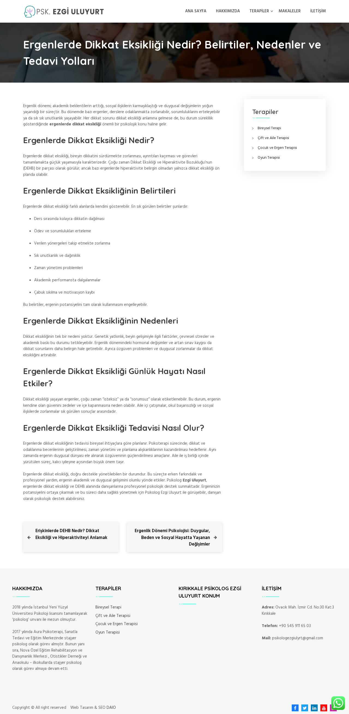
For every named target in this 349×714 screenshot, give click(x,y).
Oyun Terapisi (269, 158)
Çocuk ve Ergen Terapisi (277, 148)
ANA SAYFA (195, 11)
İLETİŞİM (318, 11)
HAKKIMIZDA (228, 11)
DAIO (111, 708)
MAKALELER (290, 11)
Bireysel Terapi (269, 128)
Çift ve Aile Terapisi (273, 138)
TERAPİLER (259, 11)
